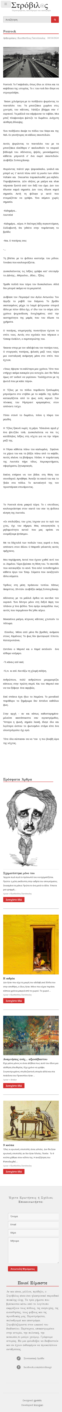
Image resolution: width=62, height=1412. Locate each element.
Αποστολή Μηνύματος (22, 1269)
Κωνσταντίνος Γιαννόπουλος (21, 894)
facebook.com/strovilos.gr (38, 1367)
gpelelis (38, 1400)
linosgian (38, 1405)
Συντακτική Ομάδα (34, 1358)
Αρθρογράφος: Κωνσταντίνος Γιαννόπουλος (24, 38)
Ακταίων (13, 1080)
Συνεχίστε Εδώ (14, 899)
